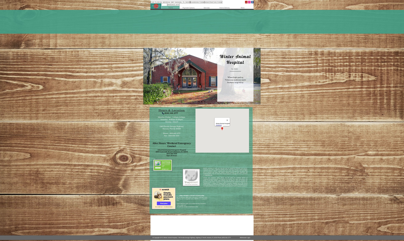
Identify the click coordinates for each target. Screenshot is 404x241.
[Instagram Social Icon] (249, 2)
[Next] (257, 76)
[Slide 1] (199, 101)
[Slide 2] (202, 101)
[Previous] (147, 76)
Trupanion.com (208, 175)
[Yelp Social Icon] (246, 2)
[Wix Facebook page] (252, 2)
